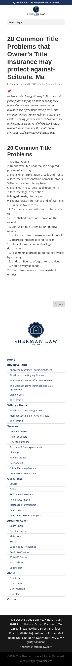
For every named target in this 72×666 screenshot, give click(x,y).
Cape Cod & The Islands (23, 546)
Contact (12, 599)
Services (12, 426)
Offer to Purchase (19, 441)
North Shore (16, 562)
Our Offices (16, 583)
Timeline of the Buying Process (27, 375)
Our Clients (14, 479)
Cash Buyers (17, 510)
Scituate (58, 84)
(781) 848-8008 (36, 642)
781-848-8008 (22, 2)
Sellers (13, 489)
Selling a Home (17, 405)
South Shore (16, 525)
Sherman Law (16, 84)
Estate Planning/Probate (23, 468)
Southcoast (16, 567)
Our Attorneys (17, 588)
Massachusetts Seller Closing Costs (29, 415)
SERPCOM (45, 661)
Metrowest (16, 536)
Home (11, 359)
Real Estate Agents (20, 499)
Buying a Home (17, 365)
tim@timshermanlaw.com (36, 647)
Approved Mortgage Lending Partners (31, 369)
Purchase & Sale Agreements (26, 447)
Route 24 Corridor (20, 552)
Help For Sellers (18, 436)
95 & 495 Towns (18, 557)
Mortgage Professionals (23, 504)
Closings (14, 452)
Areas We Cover (17, 520)
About (11, 573)
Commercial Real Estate (23, 473)
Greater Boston (18, 531)
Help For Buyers (18, 431)
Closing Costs (17, 394)
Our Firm (15, 578)
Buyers (13, 483)
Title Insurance (18, 457)
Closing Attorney (46, 84)
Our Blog (15, 594)
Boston (13, 541)
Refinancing (16, 462)
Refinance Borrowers (21, 494)
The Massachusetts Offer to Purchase (31, 380)
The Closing (16, 400)
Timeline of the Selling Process (27, 410)
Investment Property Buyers (25, 515)
